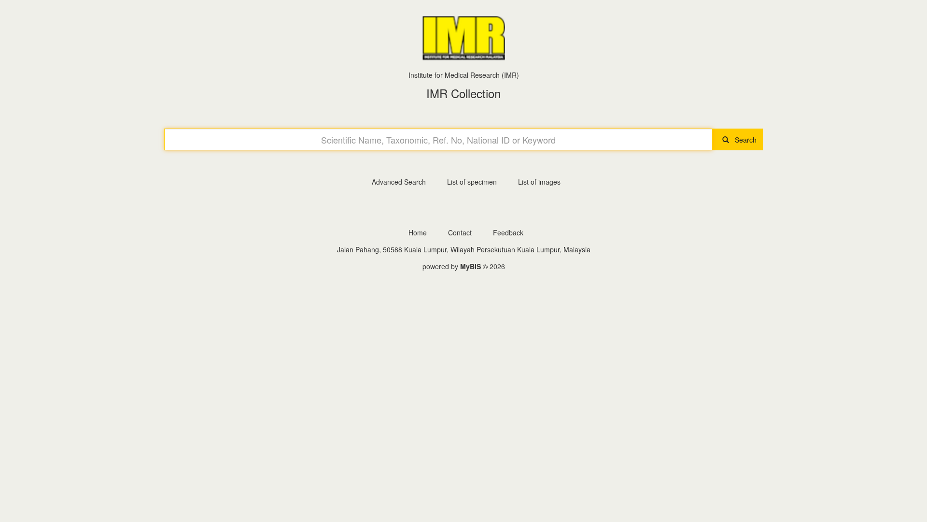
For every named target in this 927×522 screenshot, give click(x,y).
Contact (460, 232)
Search (743, 140)
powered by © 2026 (463, 266)
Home (417, 232)
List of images (539, 182)
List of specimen (472, 182)
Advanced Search (399, 182)
